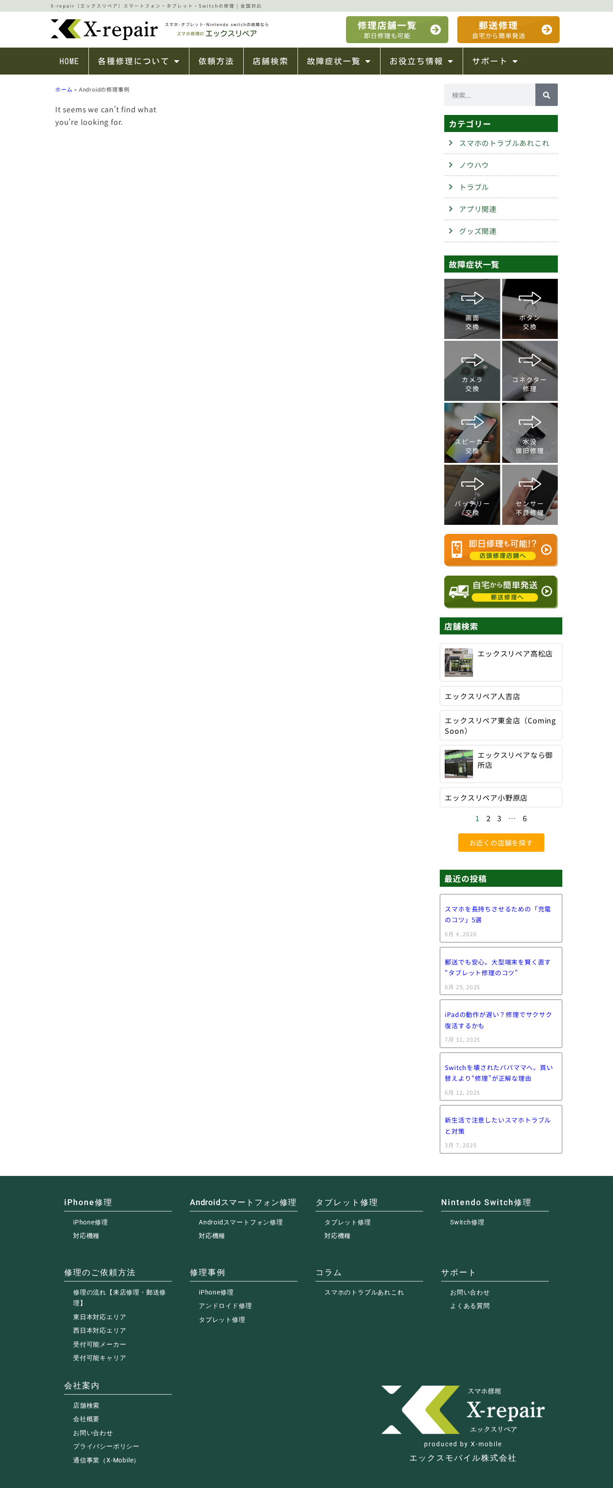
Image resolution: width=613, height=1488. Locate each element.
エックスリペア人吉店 (482, 696)
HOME (69, 61)
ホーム (63, 89)
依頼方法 (216, 61)
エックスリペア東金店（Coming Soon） (500, 725)
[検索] (546, 95)
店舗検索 (271, 61)
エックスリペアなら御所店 (515, 759)
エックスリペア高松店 (515, 653)
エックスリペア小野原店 (486, 797)
